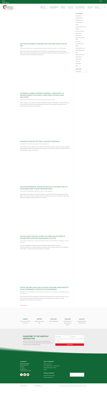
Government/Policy (46, 48)
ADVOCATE (70, 7)
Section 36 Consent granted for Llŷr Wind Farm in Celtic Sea (43, 45)
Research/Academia (79, 50)
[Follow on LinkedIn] (24, 374)
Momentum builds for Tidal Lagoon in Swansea (40, 141)
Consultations (78, 16)
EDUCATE (98, 7)
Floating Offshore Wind (37, 48)
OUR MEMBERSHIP (54, 7)
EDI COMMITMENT (37, 385)
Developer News (29, 48)
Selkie (76, 52)
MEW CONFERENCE (80, 7)
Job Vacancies (78, 35)
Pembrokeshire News (64, 292)
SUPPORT (63, 7)
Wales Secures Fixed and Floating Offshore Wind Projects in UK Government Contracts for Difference (44, 288)
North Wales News (55, 240)
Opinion (77, 46)
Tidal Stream (61, 240)
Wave (76, 65)
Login (101, 1)
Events (76, 24)
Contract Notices (79, 18)
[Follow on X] (21, 374)
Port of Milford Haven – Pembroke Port (52, 365)
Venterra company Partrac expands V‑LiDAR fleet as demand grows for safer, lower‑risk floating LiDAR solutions (42, 95)
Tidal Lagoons (36, 143)
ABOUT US (43, 7)
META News (78, 41)
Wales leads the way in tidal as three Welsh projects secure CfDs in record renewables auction (42, 237)
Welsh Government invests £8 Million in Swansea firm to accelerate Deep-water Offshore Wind (44, 188)
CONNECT (25, 319)
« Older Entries (23, 305)
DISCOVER (90, 7)
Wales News (63, 48)
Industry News (53, 48)
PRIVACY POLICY (23, 385)
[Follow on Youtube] (28, 374)
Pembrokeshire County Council (50, 367)
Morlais (45, 369)
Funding (35, 240)
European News (78, 22)
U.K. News (59, 48)
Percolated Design (66, 385)
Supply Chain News (46, 99)
